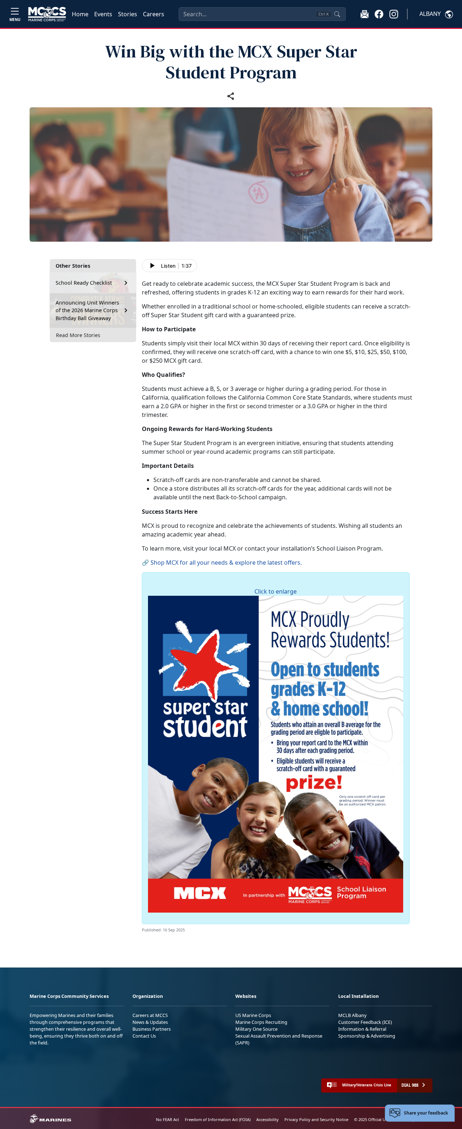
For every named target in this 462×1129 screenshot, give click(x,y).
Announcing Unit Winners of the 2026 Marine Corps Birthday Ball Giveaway (87, 310)
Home (80, 14)
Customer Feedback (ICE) (365, 1022)
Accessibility (267, 1119)
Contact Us (144, 1036)
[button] (379, 14)
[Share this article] (231, 96)
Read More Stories (78, 335)
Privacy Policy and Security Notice (316, 1119)
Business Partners (151, 1029)
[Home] (47, 14)
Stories (127, 14)
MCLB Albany (352, 1015)
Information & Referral (362, 1029)
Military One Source (256, 1029)
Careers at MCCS (150, 1015)
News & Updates (150, 1022)
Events (103, 14)
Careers (153, 14)
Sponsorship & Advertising (366, 1036)
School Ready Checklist (84, 282)
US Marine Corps (253, 1015)
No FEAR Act (167, 1119)
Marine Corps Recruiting (261, 1022)
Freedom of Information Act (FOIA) (217, 1119)
